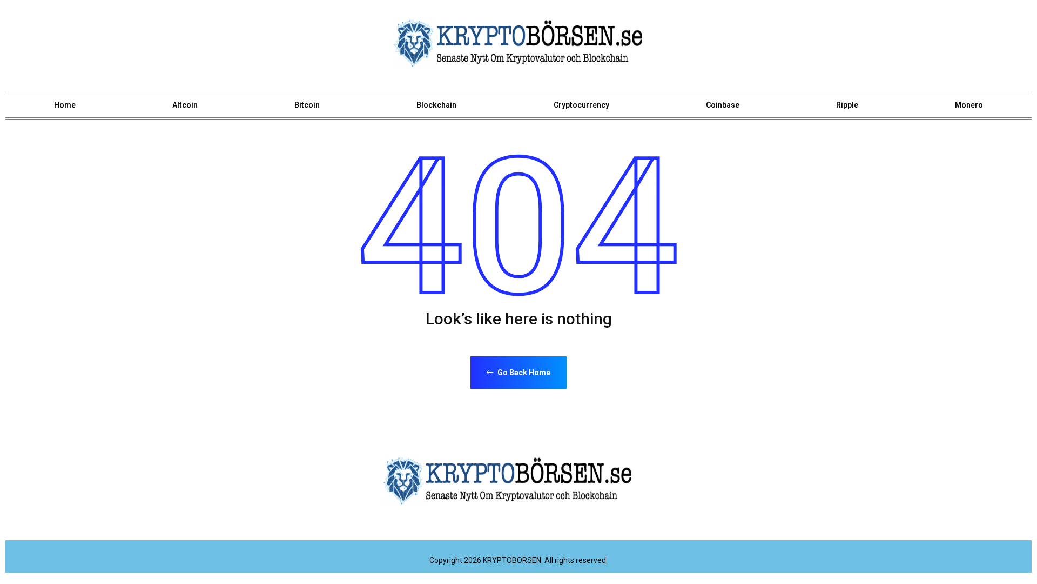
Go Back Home (523, 372)
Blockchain (436, 105)
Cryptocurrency (581, 105)
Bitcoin (307, 105)
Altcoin (185, 105)
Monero (969, 105)
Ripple (847, 105)
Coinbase (722, 105)
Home (65, 105)
